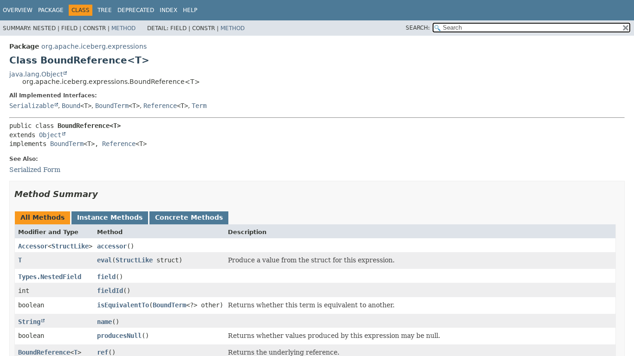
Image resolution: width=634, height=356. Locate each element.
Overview (17, 10)
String (29, 321)
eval (104, 260)
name (104, 321)
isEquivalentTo (123, 305)
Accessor (33, 246)
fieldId (110, 290)
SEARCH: (418, 28)
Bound (71, 105)
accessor (112, 246)
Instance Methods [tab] (109, 217)
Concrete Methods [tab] (189, 217)
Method (123, 28)
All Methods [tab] (42, 217)
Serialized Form (34, 169)
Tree (104, 10)
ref (102, 352)
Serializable (31, 105)
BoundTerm (112, 105)
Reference (160, 105)
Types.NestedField (49, 276)
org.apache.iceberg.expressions (94, 46)
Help (190, 10)
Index (168, 10)
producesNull (119, 335)
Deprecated (135, 10)
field (106, 276)
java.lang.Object (36, 74)
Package (51, 10)
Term (199, 105)
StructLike (70, 246)
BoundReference (44, 352)
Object (50, 135)
